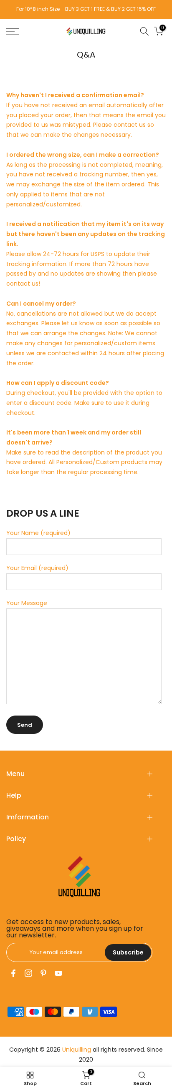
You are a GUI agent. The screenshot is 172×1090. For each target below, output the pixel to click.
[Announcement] (86, 9)
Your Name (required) (38, 533)
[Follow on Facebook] (13, 973)
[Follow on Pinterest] (43, 973)
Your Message (26, 603)
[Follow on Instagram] (28, 973)
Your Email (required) (37, 568)
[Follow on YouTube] (58, 973)
